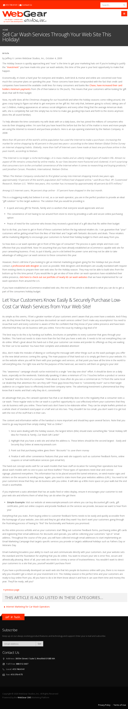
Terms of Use (119, 705)
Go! (39, 643)
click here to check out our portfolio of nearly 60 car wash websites (53, 277)
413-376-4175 (17, 674)
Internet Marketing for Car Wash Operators (28, 606)
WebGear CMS (24, 697)
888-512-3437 (22, 664)
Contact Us (27, 5)
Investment (13, 67)
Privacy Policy (104, 705)
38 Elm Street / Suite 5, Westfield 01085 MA (35, 658)
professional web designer (25, 265)
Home (5, 29)
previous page (12, 589)
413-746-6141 (11, 5)
